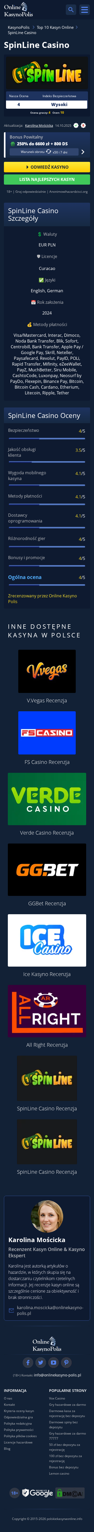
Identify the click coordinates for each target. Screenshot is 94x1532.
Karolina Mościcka (39, 125)
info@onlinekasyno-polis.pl (57, 1375)
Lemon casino (59, 1473)
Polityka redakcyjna (18, 1423)
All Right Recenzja (47, 1044)
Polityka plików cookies (20, 1436)
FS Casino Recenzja (47, 761)
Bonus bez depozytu (63, 1467)
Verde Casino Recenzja (47, 832)
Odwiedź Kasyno (50, 167)
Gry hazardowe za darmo (67, 1404)
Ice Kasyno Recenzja (47, 974)
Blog (7, 1448)
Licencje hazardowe (18, 1442)
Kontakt (9, 1404)
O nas (8, 1398)
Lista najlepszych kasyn (47, 179)
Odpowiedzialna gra (18, 1417)
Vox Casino (57, 1398)
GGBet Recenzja (47, 903)
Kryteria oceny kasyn (19, 1411)
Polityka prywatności (18, 1430)
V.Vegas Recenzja (47, 700)
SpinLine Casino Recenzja (47, 1108)
